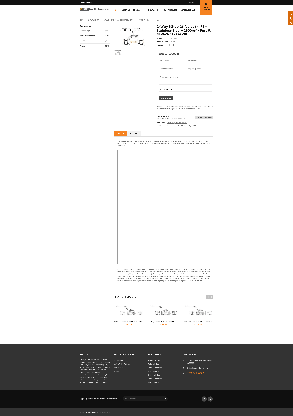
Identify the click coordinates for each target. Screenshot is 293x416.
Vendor (160, 45)
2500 (194, 125)
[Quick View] (136, 317)
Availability (162, 39)
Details (120, 134)
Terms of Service (155, 368)
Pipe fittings (84, 41)
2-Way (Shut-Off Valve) (181, 125)
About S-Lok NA (154, 360)
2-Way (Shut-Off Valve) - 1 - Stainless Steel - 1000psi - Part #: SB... (210, 321)
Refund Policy (153, 364)
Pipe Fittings (118, 368)
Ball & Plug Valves (174, 123)
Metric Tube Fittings (122, 364)
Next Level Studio (90, 412)
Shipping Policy (154, 375)
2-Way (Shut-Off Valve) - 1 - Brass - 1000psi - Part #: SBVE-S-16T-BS (176, 321)
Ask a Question (205, 117)
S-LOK (171, 45)
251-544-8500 (86, 2)
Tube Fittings (119, 360)
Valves (82, 46)
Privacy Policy (153, 371)
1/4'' (168, 125)
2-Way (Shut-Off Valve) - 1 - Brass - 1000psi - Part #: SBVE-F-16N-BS (141, 321)
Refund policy (153, 382)
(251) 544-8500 (195, 373)
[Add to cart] (129, 317)
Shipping (134, 134)
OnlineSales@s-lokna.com (197, 368)
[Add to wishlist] (122, 317)
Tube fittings (85, 30)
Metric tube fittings (87, 36)
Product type (162, 42)
